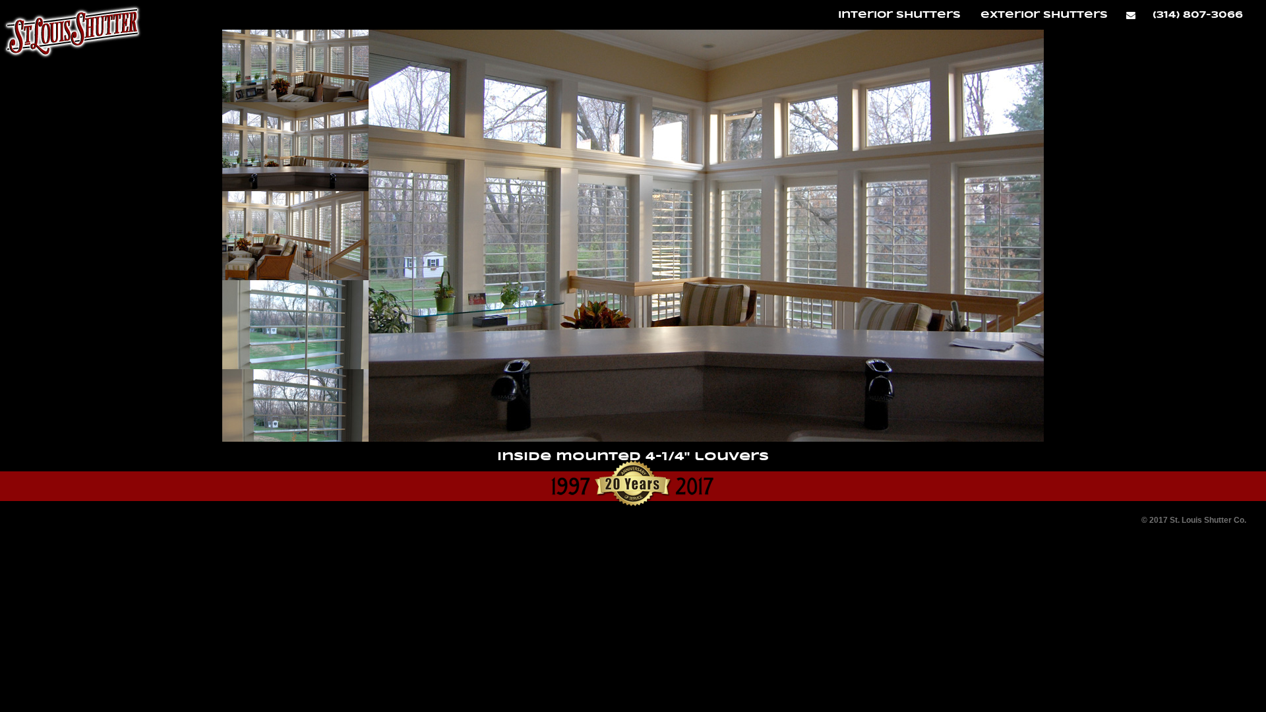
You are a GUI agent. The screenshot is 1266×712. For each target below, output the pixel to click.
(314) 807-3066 (1198, 14)
